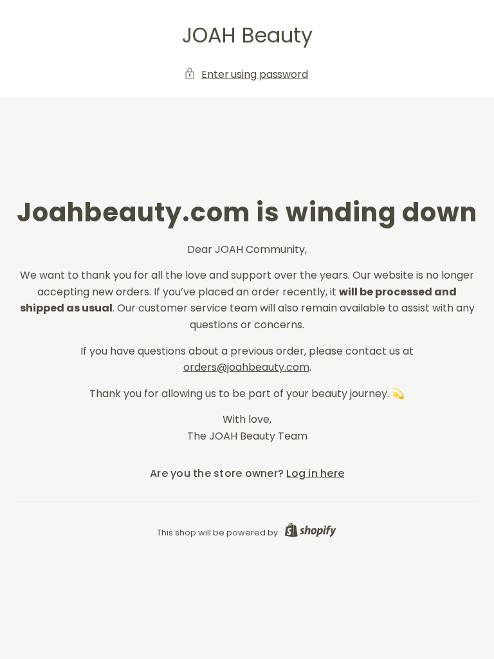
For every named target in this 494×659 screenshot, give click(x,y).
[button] (247, 74)
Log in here (315, 473)
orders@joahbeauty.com (246, 367)
